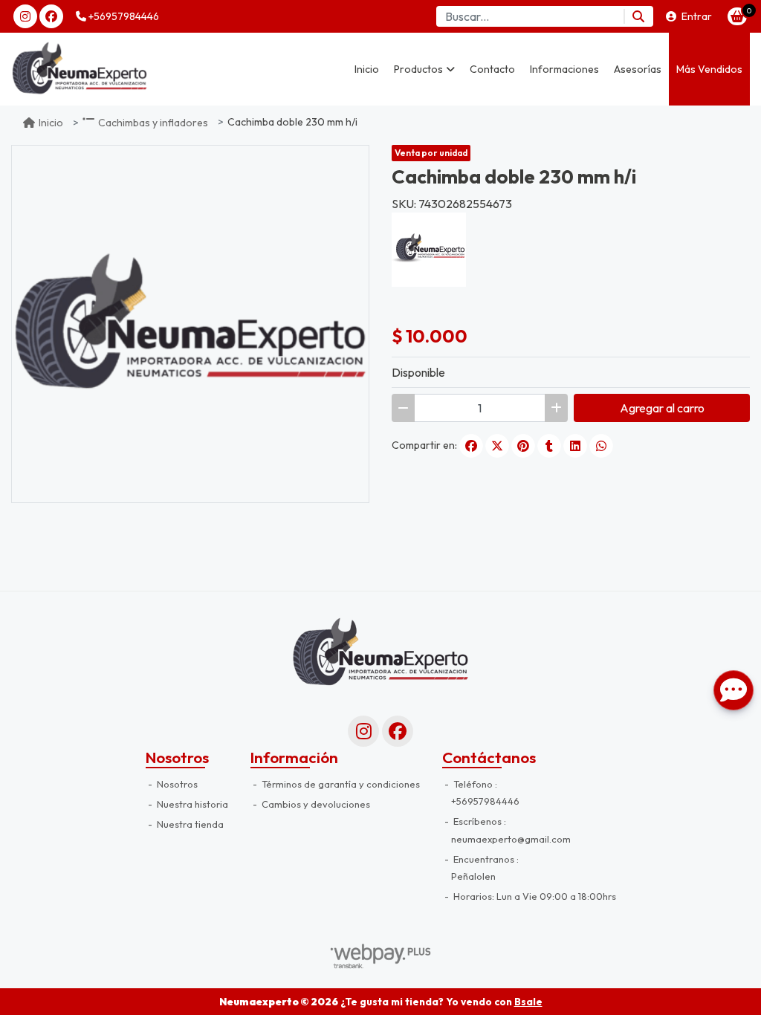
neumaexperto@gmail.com (511, 839)
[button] (424, 69)
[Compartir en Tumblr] (549, 446)
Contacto (492, 69)
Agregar (662, 408)
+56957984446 (122, 16)
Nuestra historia (191, 804)
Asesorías (637, 69)
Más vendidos (709, 69)
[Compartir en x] (497, 446)
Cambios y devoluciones (314, 804)
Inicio (366, 69)
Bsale (528, 1001)
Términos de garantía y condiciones (339, 784)
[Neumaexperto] (85, 69)
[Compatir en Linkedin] (575, 446)
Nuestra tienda (189, 824)
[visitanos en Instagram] (25, 16)
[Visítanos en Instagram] (363, 731)
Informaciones (564, 69)
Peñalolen (473, 876)
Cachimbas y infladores (153, 122)
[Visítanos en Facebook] (397, 731)
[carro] (737, 16)
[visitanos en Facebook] (51, 16)
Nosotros (176, 784)
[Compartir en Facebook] (471, 446)
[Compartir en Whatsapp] (601, 446)
